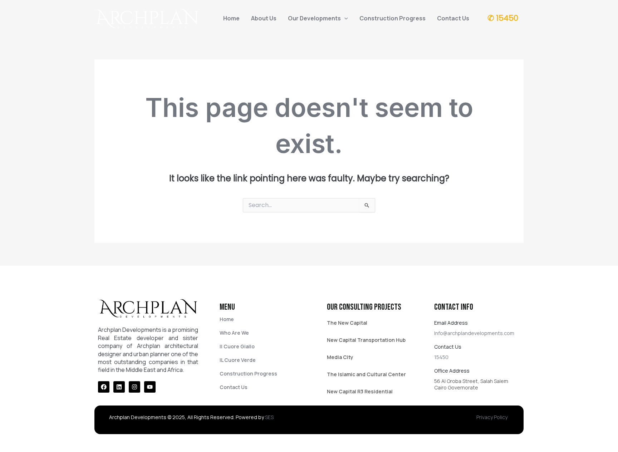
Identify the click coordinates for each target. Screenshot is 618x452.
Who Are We (234, 332)
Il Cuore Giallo (237, 346)
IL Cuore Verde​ (238, 360)
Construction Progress (392, 18)
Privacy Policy (491, 417)
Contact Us (453, 18)
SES (269, 417)
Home (231, 18)
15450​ (441, 357)
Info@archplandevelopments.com (474, 333)
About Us (263, 18)
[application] (344, 18)
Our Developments (314, 18)
